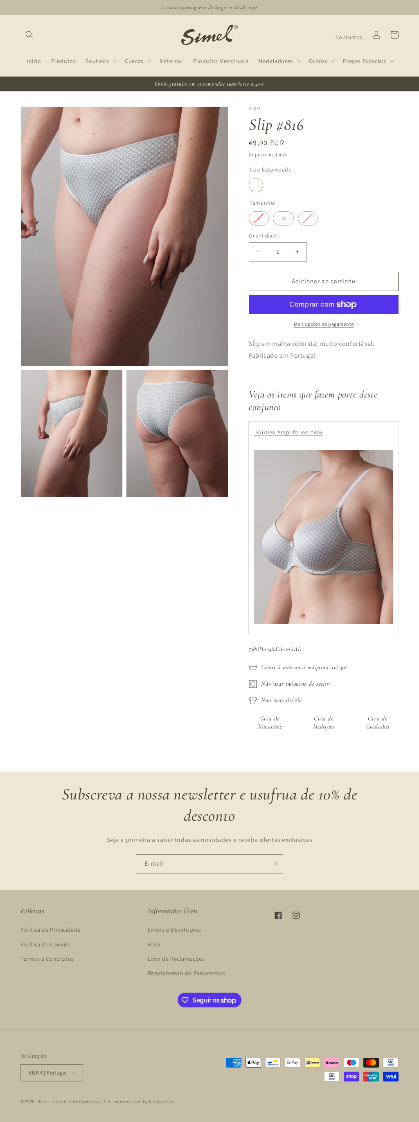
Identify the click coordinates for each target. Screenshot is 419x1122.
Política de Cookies (45, 944)
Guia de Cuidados (378, 722)
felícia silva (161, 1101)
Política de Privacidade (50, 929)
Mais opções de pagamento (324, 324)
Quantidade (263, 235)
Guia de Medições (324, 722)
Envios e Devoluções (174, 929)
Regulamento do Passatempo (187, 973)
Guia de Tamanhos (269, 722)
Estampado (256, 185)
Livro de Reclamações (176, 958)
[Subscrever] (274, 864)
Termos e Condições (47, 958)
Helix (154, 944)
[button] (29, 35)
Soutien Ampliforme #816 (288, 432)
